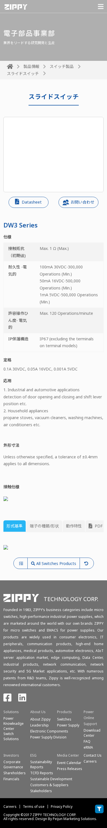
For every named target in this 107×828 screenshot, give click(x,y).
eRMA (88, 747)
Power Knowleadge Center (13, 723)
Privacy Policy (61, 806)
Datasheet (31, 202)
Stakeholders (41, 790)
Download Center (92, 733)
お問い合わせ (82, 202)
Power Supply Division (48, 737)
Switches (64, 719)
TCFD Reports (41, 773)
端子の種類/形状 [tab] (44, 526)
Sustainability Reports (41, 764)
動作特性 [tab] (74, 526)
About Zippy (40, 719)
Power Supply (68, 725)
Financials (11, 779)
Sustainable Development (51, 779)
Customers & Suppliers (49, 785)
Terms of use (34, 806)
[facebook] (7, 699)
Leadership (39, 725)
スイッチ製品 (62, 66)
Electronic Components (49, 731)
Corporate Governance (13, 764)
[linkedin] (22, 699)
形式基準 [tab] (15, 526)
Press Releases (69, 768)
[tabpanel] (53, 547)
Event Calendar (69, 762)
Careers (10, 806)
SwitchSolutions (11, 736)
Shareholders (14, 773)
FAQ (87, 741)
